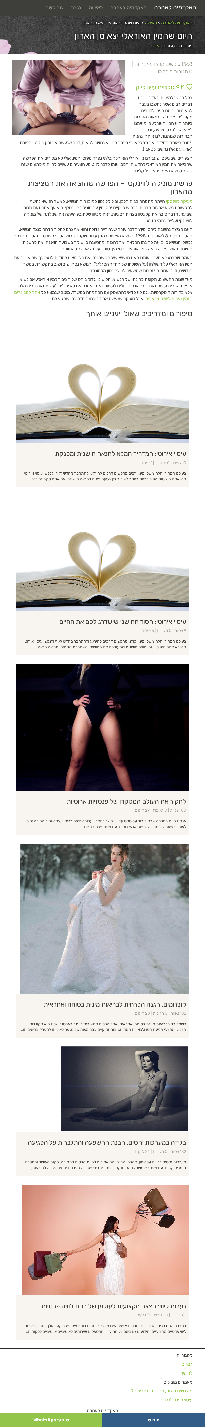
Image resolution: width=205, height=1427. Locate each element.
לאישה (96, 8)
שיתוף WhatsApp (51, 1420)
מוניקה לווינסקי (179, 201)
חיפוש (154, 1420)
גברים (187, 1364)
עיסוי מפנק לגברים (176, 1400)
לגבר (76, 8)
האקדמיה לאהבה (175, 7)
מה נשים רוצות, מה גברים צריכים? (161, 1391)
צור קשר (55, 8)
